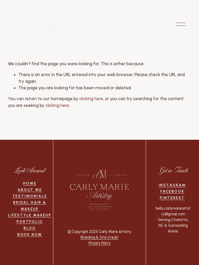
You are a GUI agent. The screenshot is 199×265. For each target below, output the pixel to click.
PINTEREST (172, 198)
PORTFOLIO (30, 221)
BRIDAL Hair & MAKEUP (29, 205)
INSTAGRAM (172, 185)
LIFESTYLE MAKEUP (30, 215)
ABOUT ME (30, 190)
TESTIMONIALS (29, 196)
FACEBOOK (172, 191)
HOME (29, 183)
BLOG (30, 228)
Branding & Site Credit (99, 237)
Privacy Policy (100, 243)
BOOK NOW (29, 234)
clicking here (91, 98)
